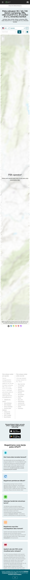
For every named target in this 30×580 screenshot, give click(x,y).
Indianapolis (21, 401)
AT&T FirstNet (7, 415)
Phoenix (20, 392)
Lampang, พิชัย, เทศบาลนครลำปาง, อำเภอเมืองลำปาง (7, 395)
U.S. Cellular (7, 413)
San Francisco (21, 405)
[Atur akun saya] (27, 2)
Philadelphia (21, 391)
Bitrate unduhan (23, 32)
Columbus (20, 408)
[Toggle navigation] (2, 2)
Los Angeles (21, 385)
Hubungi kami (7, 537)
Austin (19, 406)
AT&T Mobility (7, 405)
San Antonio (21, 394)
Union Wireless (8, 403)
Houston (20, 389)
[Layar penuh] (27, 28)
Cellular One (7, 411)
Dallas (19, 398)
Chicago (20, 387)
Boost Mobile (7, 417)
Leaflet (3, 321)
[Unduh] (15, 431)
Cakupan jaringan (19, 32)
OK (15, 577)
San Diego (20, 396)
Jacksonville (21, 403)
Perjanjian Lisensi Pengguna (15, 574)
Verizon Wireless (8, 406)
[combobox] (5, 28)
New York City (21, 384)
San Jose (20, 399)
